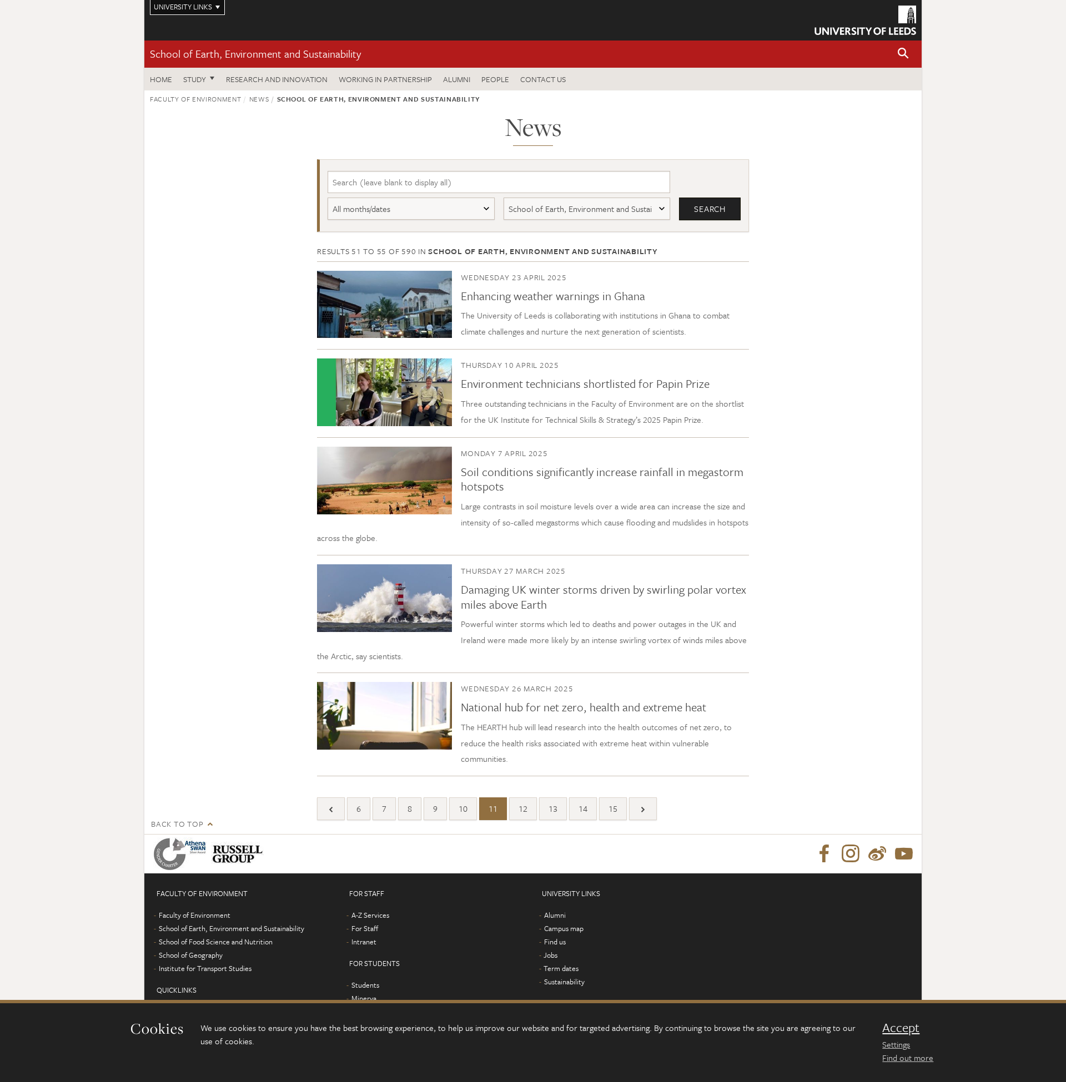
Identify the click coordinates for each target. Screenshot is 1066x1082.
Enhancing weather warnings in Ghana (553, 295)
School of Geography (191, 954)
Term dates (561, 968)
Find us (555, 941)
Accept (900, 1027)
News (259, 99)
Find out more (907, 1057)
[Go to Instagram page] (850, 854)
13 (553, 808)
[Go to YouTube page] (904, 854)
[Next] (643, 808)
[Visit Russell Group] (239, 854)
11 (493, 808)
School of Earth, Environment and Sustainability (255, 53)
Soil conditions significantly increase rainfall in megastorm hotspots (602, 478)
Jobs (550, 954)
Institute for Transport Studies (205, 968)
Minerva (363, 998)
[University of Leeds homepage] (865, 20)
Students (365, 984)
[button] (903, 54)
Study (194, 79)
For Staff (364, 928)
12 (523, 808)
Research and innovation (277, 79)
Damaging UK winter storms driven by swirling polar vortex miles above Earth (603, 596)
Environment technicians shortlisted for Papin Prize (585, 383)
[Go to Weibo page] (877, 854)
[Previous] (331, 808)
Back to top (177, 824)
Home (161, 79)
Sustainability (564, 981)
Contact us (543, 79)
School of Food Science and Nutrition (216, 941)
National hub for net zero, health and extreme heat (583, 707)
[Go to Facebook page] (824, 854)
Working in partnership (385, 79)
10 (463, 808)
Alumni (456, 79)
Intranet (363, 941)
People (495, 79)
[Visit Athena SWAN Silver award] (182, 854)
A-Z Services (370, 915)
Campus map (564, 928)
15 (613, 808)
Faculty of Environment (195, 99)
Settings (896, 1044)
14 (583, 808)
